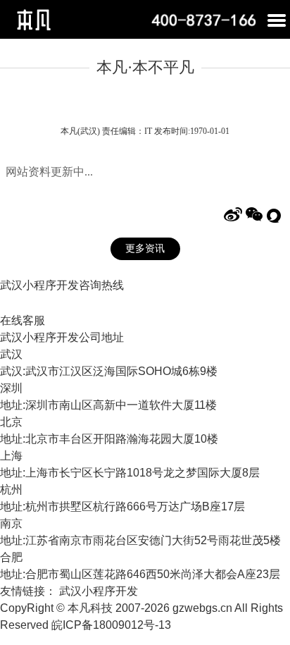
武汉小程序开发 (98, 591)
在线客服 (22, 320)
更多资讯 (145, 248)
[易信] (275, 215)
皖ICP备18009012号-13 (111, 625)
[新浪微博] (233, 215)
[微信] (254, 215)
